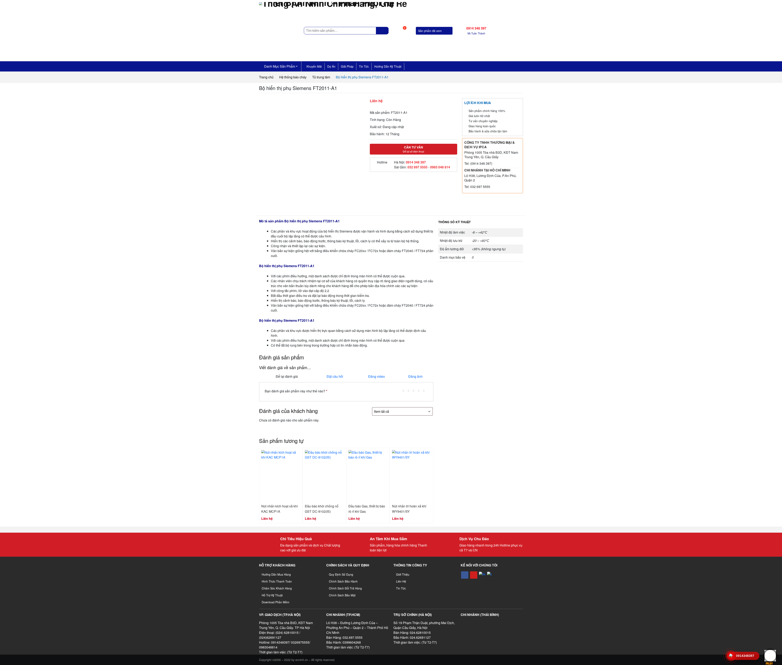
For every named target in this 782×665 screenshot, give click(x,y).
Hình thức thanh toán (277, 581)
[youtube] (473, 575)
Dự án (331, 66)
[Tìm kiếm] (382, 30)
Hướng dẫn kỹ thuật (387, 66)
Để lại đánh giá (287, 376)
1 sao (404, 390)
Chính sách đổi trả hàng (345, 588)
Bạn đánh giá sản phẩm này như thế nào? (296, 391)
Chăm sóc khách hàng (277, 588)
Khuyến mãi (314, 66)
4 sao (420, 390)
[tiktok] (482, 575)
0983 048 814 (440, 167)
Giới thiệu (402, 574)
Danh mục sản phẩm (279, 66)
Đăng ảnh (415, 376)
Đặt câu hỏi (335, 376)
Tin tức (364, 66)
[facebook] (464, 575)
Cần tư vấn (413, 149)
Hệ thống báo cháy (292, 77)
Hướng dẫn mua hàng (276, 574)
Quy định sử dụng (341, 574)
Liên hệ (401, 581)
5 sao (425, 390)
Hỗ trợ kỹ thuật (272, 595)
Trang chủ (266, 77)
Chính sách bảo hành (343, 581)
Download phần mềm (275, 602)
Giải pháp (347, 66)
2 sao (409, 390)
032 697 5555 (417, 167)
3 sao (415, 390)
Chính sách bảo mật (342, 595)
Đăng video (376, 376)
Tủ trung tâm (321, 77)
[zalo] (490, 575)
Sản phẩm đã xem (430, 31)
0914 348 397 (416, 162)
